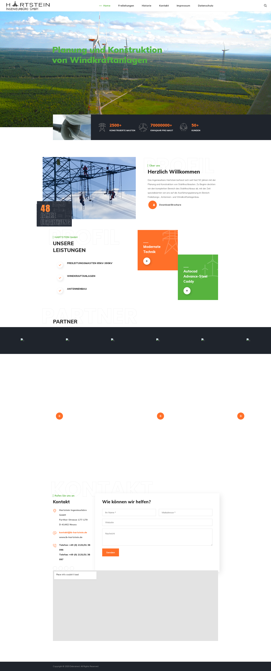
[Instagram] (72, 568)
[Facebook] (61, 568)
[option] (22, 340)
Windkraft (41, 416)
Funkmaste (222, 416)
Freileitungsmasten (132, 416)
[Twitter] (55, 568)
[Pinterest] (66, 568)
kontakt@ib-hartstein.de (73, 532)
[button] (265, 5)
